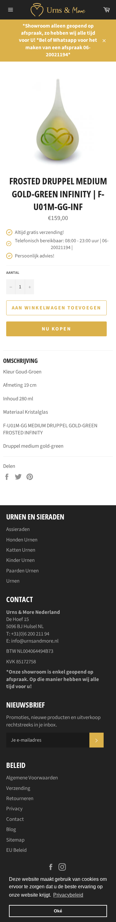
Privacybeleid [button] (68, 895)
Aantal (12, 272)
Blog (11, 829)
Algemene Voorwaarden (32, 778)
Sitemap (15, 840)
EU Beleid (16, 850)
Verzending (18, 788)
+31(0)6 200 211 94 (30, 634)
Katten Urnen (20, 550)
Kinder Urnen (20, 560)
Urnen (12, 581)
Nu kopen (56, 328)
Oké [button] (58, 910)
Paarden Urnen (22, 571)
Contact (15, 819)
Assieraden (18, 529)
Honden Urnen (21, 540)
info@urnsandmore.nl (34, 641)
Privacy (14, 808)
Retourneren (19, 798)
